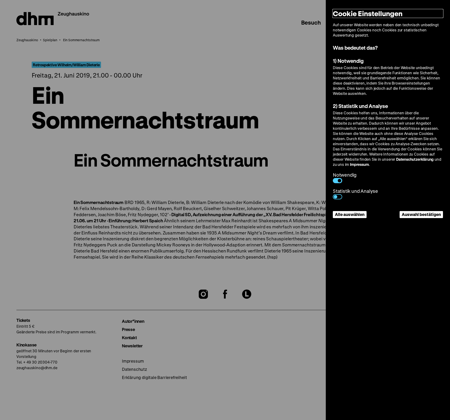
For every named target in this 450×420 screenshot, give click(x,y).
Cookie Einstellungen (367, 13)
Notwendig (344, 175)
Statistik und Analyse (355, 191)
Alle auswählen (349, 214)
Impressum (359, 164)
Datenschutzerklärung (415, 159)
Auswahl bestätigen (421, 214)
